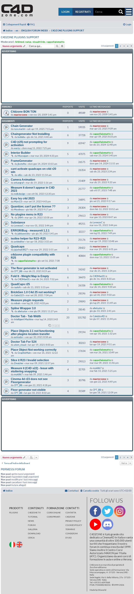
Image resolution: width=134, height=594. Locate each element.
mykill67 (18, 374)
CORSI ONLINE (54, 512)
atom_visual (20, 344)
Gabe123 (19, 295)
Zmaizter (18, 363)
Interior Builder (21, 152)
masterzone (20, 114)
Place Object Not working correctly (34, 349)
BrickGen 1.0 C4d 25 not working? (33, 292)
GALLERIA (32, 529)
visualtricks (38, 41)
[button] (131, 46)
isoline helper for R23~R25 (28, 238)
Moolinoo (19, 209)
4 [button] (127, 46)
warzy (17, 148)
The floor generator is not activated (34, 268)
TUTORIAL (33, 516)
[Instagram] (119, 511)
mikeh (17, 303)
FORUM (32, 525)
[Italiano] (12, 544)
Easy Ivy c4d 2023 (23, 198)
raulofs (17, 287)
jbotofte (22, 163)
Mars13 (18, 201)
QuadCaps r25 (20, 284)
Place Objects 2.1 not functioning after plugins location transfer (32, 332)
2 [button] (120, 46)
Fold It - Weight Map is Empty (30, 276)
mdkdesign (19, 193)
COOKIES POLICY (73, 525)
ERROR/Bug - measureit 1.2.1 (30, 230)
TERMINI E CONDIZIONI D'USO (71, 533)
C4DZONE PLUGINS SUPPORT (20, 37)
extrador (18, 337)
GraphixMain (24, 352)
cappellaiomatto (55, 41)
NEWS (31, 521)
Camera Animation (23, 179)
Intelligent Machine (23, 319)
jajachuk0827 (21, 249)
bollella (21, 137)
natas (28, 41)
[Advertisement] (67, 78)
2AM (20, 217)
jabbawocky (24, 233)
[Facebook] (95, 511)
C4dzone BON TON (23, 111)
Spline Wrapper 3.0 (23, 308)
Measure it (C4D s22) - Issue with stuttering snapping (32, 370)
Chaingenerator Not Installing (30, 133)
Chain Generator (22, 125)
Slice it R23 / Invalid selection (30, 360)
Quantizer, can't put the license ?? (33, 206)
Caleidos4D (99, 316)
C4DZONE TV (34, 512)
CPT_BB (18, 271)
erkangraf (19, 182)
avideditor (19, 241)
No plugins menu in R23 (27, 214)
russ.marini (19, 129)
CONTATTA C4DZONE (70, 514)
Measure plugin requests (27, 300)
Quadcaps (17, 246)
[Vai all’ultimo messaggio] (108, 111)
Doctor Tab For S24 (23, 341)
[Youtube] (95, 524)
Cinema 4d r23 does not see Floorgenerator (29, 381)
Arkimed (19, 41)
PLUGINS (13, 512)
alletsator (22, 311)
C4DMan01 (24, 279)
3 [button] (124, 46)
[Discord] (107, 524)
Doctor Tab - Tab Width (26, 316)
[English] (19, 544)
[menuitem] (31, 24)
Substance (18, 222)
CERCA (31, 537)
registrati (83, 11)
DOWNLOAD (34, 533)
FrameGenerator (21, 160)
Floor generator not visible (28, 389)
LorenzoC (19, 225)
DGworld (102, 590)
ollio (20, 175)
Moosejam (23, 155)
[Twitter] (107, 511)
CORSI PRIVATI (53, 516)
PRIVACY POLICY (73, 521)
